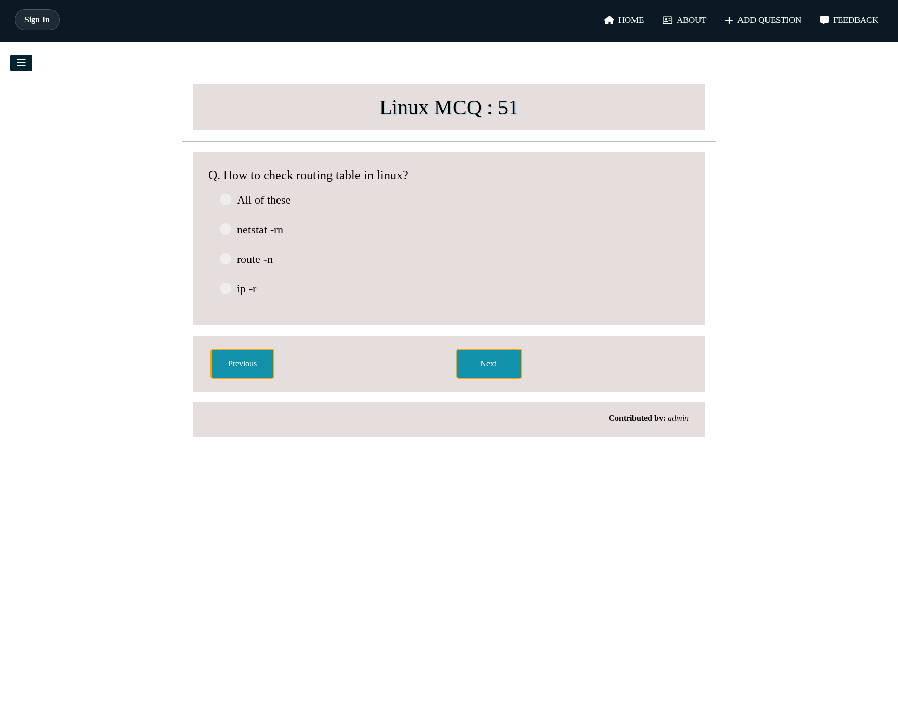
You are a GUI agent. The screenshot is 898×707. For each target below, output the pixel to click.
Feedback (855, 20)
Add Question (769, 20)
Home (631, 20)
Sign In (37, 19)
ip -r (246, 288)
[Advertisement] (103, 229)
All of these (264, 199)
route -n (255, 258)
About (691, 20)
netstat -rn (260, 229)
